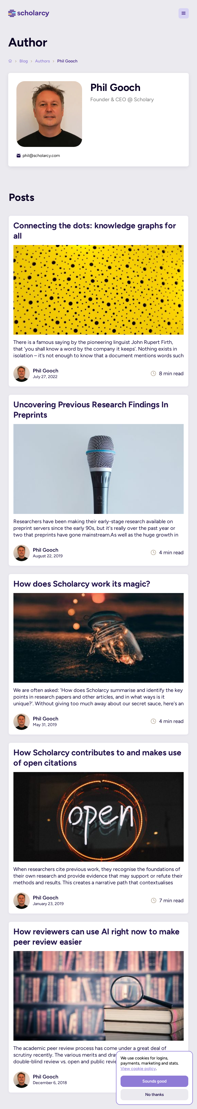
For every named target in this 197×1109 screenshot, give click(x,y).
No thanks (154, 1094)
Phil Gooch (67, 61)
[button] (184, 13)
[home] (28, 13)
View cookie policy (138, 1068)
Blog (23, 61)
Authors (42, 61)
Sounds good (154, 1081)
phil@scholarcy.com (41, 155)
